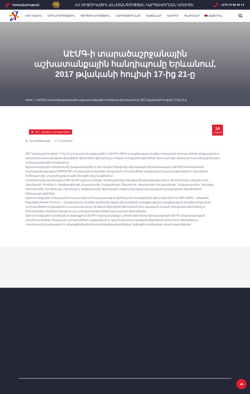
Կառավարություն (25, 4)
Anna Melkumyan (39, 140)
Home (29, 99)
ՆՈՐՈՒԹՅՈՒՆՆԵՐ (128, 15)
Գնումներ (192, 15)
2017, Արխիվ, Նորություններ (52, 132)
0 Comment (65, 140)
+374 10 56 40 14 (232, 4)
